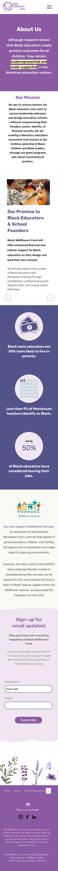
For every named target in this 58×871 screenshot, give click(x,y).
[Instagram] (20, 817)
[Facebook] (27, 817)
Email (8, 698)
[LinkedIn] (34, 817)
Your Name (11, 681)
